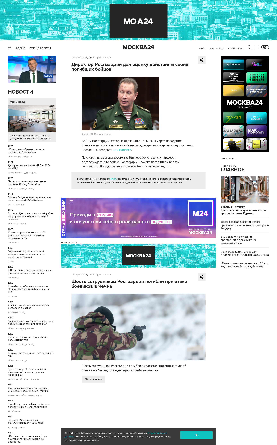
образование (14, 157)
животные (13, 312)
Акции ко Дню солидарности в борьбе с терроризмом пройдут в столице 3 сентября (30, 216)
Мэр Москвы (17, 101)
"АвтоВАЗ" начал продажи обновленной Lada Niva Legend (25, 421)
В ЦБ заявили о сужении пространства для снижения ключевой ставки (30, 271)
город (33, 173)
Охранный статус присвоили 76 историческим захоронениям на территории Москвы (26, 254)
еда (22, 328)
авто (22, 427)
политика (20, 205)
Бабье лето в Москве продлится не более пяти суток (28, 338)
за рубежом (14, 411)
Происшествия (103, 57)
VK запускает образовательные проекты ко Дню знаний (26, 151)
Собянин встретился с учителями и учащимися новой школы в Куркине (30, 137)
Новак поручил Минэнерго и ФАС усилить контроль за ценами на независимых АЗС (27, 235)
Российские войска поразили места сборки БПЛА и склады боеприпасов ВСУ (29, 289)
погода (23, 189)
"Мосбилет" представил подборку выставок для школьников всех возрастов (27, 439)
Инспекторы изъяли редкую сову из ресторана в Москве (28, 306)
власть (11, 205)
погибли (113, 178)
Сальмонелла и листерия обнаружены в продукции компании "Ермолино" (30, 322)
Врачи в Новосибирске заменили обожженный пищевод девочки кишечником (27, 372)
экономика (13, 242)
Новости (20, 92)
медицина (13, 379)
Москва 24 (138, 47)
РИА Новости (122, 150)
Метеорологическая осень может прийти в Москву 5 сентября (27, 183)
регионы (29, 328)
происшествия (15, 173)
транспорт (13, 427)
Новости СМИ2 (69, 242)
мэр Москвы (14, 395)
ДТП (26, 173)
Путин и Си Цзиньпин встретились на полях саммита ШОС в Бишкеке (29, 199)
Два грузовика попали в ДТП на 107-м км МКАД (29, 167)
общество (28, 157)
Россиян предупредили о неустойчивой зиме (30, 354)
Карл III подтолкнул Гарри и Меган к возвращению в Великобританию (28, 405)
